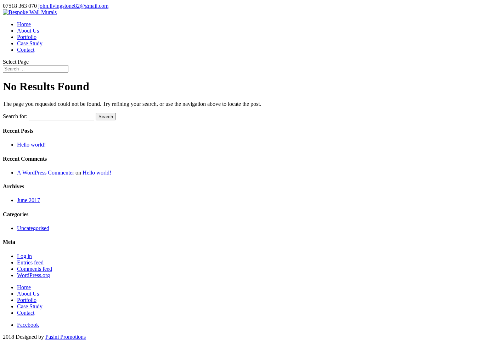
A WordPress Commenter (45, 173)
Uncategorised (33, 228)
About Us (28, 31)
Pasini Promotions (65, 337)
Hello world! (31, 145)
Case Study (30, 43)
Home (24, 24)
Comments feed (34, 269)
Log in (24, 256)
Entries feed (30, 262)
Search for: (15, 116)
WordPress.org (33, 275)
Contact (25, 50)
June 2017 (28, 200)
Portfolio (26, 37)
